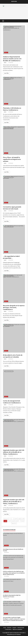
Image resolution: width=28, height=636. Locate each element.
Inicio (4, 627)
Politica (6, 613)
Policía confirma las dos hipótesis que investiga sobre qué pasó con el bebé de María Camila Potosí (14, 562)
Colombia (6, 545)
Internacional (20, 627)
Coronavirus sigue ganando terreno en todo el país (14, 189)
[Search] (24, 20)
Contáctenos (8, 629)
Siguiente (14, 523)
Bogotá (14, 627)
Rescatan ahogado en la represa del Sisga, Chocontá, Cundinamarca (14, 288)
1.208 (19, 518)
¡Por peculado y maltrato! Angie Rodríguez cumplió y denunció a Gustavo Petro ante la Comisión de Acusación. (14, 608)
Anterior (6, 518)
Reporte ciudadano (17, 629)
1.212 (12, 521)
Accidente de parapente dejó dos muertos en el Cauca (14, 585)
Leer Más (6, 73)
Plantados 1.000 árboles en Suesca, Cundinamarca (14, 91)
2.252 (22, 521)
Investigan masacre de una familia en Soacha (14, 539)
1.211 (9, 521)
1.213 (16, 521)
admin (5, 62)
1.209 (23, 518)
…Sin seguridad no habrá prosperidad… (14, 239)
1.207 (15, 518)
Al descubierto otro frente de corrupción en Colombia (14, 338)
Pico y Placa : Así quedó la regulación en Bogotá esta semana (14, 140)
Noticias (6, 52)
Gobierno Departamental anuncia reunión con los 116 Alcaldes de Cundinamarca (14, 39)
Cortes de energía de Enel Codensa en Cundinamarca (14, 383)
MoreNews (10, 634)
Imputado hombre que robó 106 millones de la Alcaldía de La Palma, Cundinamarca (14, 433)
